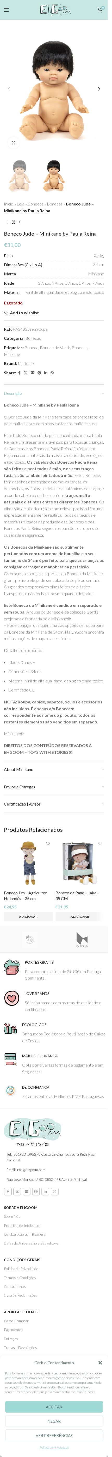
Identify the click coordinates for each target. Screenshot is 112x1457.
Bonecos (35, 203)
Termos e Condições (20, 1277)
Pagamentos (13, 1329)
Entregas (11, 1338)
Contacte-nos (15, 1286)
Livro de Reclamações (21, 1295)
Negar (54, 1421)
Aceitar (54, 1407)
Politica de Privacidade (21, 1268)
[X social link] (25, 372)
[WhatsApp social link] (52, 372)
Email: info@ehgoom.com (26, 1169)
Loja (20, 203)
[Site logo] (54, 8)
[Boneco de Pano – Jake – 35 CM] (79, 863)
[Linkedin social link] (46, 372)
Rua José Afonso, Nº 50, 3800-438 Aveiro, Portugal (47, 1179)
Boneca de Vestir (55, 347)
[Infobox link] (56, 970)
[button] (100, 1362)
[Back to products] (13, 222)
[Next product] (19, 222)
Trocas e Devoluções (20, 1347)
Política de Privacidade (54, 1447)
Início (8, 203)
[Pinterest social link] (39, 372)
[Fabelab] (82, 940)
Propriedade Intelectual (22, 1225)
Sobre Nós (12, 1216)
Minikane (12, 354)
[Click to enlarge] (14, 143)
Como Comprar (16, 1321)
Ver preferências (54, 1435)
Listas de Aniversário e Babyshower (32, 1243)
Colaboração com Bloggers (25, 1234)
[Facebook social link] (19, 372)
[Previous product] (7, 222)
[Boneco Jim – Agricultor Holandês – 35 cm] (28, 863)
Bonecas (55, 203)
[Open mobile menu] (6, 10)
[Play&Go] (30, 940)
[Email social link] (32, 372)
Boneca (31, 347)
